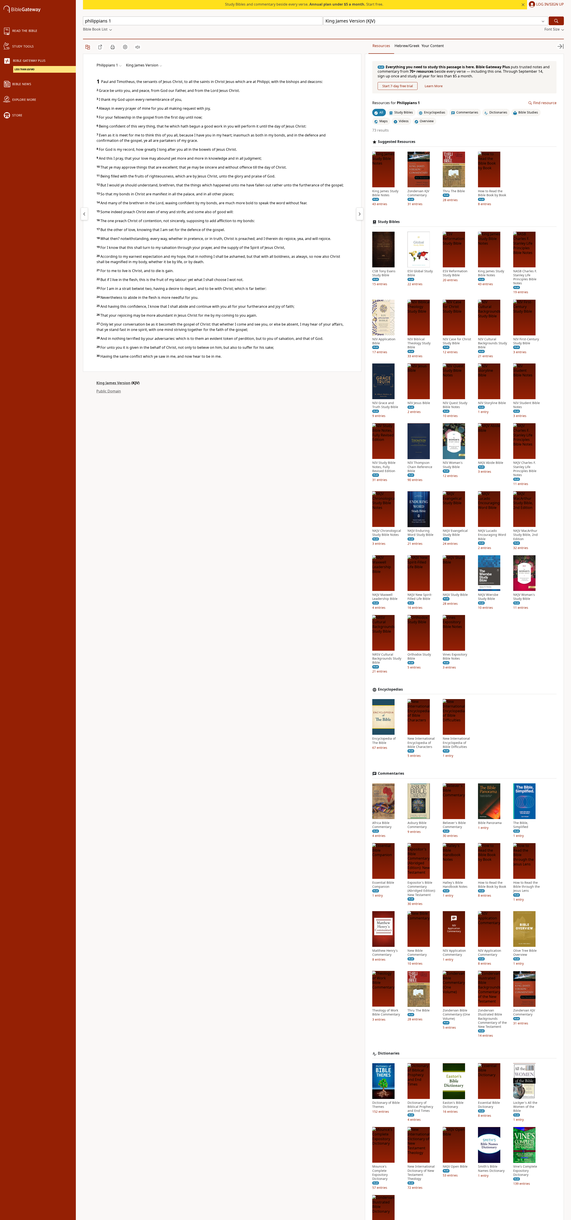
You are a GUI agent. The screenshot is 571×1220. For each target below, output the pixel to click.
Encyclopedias (390, 689)
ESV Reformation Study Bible (455, 273)
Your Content (433, 45)
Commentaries (391, 773)
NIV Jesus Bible (419, 403)
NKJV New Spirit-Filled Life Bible (420, 597)
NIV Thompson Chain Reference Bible (420, 467)
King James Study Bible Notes (385, 193)
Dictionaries (388, 1053)
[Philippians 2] (359, 214)
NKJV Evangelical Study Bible (455, 533)
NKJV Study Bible (455, 595)
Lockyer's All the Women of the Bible (525, 1107)
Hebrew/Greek (407, 45)
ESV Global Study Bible (420, 273)
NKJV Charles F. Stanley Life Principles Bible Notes (524, 469)
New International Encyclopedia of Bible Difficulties (456, 743)
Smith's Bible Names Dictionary (491, 1169)
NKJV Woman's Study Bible (524, 597)
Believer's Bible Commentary (454, 825)
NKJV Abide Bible (490, 463)
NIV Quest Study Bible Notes (455, 405)
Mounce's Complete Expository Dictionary (380, 1173)
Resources (381, 45)
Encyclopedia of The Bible (384, 741)
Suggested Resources (396, 141)
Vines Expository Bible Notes (455, 657)
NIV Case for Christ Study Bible (457, 341)
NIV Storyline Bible (492, 403)
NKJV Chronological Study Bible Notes (386, 533)
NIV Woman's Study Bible (453, 465)
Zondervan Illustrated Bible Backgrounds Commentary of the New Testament (492, 1019)
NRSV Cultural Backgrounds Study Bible (386, 659)
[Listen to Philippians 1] (137, 47)
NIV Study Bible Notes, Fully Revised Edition (383, 467)
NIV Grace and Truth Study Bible (385, 405)
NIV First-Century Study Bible (526, 341)
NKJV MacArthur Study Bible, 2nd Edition (525, 535)
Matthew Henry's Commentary (385, 953)
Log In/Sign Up (550, 4)
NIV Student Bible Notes (526, 405)
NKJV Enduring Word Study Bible (420, 533)
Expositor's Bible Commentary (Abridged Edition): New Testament (422, 889)
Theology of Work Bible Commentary (386, 1013)
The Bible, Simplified (520, 825)
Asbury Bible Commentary (417, 825)
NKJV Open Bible (455, 1167)
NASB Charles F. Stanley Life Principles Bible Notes (525, 277)
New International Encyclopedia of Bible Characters (421, 743)
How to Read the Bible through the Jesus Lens (526, 887)
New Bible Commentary (417, 953)
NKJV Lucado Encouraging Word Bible (492, 535)
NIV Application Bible (383, 341)
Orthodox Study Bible (419, 657)
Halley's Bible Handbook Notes (455, 885)
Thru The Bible (454, 191)
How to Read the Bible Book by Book (492, 193)
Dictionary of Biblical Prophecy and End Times (420, 1107)
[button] (545, 4)
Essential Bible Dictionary (489, 1105)
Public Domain (108, 391)
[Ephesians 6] (84, 214)
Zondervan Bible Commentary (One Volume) (456, 1015)
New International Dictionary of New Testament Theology (421, 1173)
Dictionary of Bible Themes (386, 1105)
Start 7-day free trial (397, 86)
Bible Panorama (490, 823)
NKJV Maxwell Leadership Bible (384, 597)
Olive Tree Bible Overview (525, 953)
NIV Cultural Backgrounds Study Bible (492, 343)
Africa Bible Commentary (381, 825)
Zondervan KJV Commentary (418, 193)
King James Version (113, 382)
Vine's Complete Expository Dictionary (525, 1171)
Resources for (396, 103)
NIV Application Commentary (454, 953)
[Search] (556, 21)
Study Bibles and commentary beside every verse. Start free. (304, 4)
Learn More (434, 86)
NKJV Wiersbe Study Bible (488, 597)
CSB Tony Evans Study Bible (383, 273)
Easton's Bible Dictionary (453, 1105)
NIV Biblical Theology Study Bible (419, 343)
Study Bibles (389, 222)
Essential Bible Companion (383, 885)
